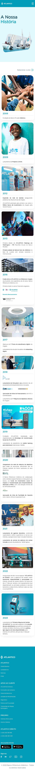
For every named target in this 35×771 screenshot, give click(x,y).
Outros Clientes (5, 722)
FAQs (2, 676)
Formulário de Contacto (8, 690)
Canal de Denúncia (6, 693)
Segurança (4, 700)
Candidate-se (4, 669)
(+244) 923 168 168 (6, 732)
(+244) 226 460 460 (7, 736)
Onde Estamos (5, 666)
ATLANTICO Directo (7, 686)
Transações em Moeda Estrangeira (7, 707)
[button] (33, 4)
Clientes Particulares (7, 719)
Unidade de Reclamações (8, 696)
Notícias (3, 673)
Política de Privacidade (7, 703)
